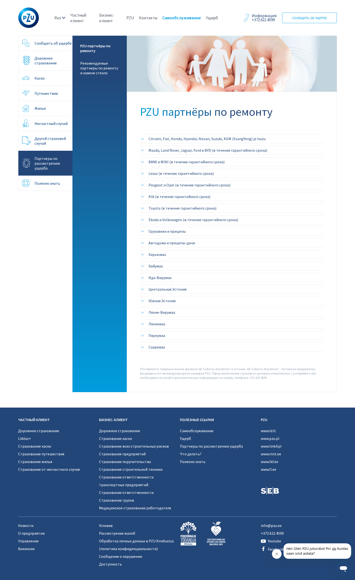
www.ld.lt (268, 430)
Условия (106, 525)
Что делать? (190, 453)
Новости (25, 525)
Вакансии (26, 548)
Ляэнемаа (157, 323)
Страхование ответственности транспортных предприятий (126, 481)
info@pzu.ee (271, 525)
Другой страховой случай (50, 141)
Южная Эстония (162, 300)
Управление (28, 541)
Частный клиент (78, 17)
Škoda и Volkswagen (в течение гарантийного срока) (193, 219)
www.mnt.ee (271, 453)
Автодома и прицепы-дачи (172, 242)
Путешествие (46, 93)
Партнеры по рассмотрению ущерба (47, 163)
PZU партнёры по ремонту (95, 48)
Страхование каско (34, 446)
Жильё (40, 108)
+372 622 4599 (272, 533)
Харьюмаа (157, 254)
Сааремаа (157, 347)
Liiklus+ (24, 438)
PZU (130, 17)
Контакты (148, 17)
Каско (40, 78)
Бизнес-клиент (106, 17)
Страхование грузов (116, 500)
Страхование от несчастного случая (49, 469)
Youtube (274, 541)
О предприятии (31, 533)
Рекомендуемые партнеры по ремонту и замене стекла (99, 68)
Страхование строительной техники (131, 469)
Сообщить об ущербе (309, 18)
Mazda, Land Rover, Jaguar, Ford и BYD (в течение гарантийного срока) (208, 150)
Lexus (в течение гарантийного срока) (181, 173)
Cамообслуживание (181, 17)
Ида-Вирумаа (160, 277)
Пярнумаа (157, 335)
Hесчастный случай (51, 123)
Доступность (110, 564)
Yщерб (212, 17)
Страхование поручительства (125, 461)
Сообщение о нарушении (120, 556)
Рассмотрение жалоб (117, 533)
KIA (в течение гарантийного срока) (179, 196)
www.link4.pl (271, 446)
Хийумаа (156, 266)
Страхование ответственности (126, 492)
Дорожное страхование (46, 60)
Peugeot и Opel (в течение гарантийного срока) (189, 185)
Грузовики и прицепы (167, 231)
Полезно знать (47, 183)
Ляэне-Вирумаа (162, 312)
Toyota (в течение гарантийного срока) (182, 208)
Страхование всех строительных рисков (134, 446)
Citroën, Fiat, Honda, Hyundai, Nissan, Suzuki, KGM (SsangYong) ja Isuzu (207, 138)
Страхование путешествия (41, 453)
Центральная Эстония (167, 289)
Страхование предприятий (122, 453)
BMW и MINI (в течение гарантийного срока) (187, 161)
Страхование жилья (35, 461)
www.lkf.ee (269, 461)
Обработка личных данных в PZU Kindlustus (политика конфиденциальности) (136, 545)
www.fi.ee (268, 469)
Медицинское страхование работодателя (135, 507)
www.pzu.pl (270, 438)
